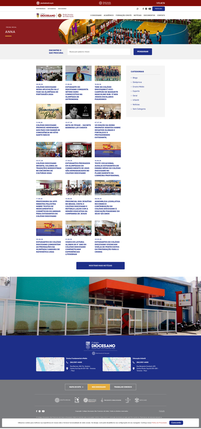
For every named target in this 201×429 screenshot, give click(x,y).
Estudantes (52, 8)
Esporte (136, 91)
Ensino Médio (138, 87)
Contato (161, 15)
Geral (135, 95)
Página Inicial (11, 27)
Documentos (149, 15)
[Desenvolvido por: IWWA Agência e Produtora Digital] (162, 411)
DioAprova (137, 82)
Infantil (136, 100)
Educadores (62, 8)
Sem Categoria (139, 109)
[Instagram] (146, 9)
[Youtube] (150, 9)
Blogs (135, 78)
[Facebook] (143, 9)
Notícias (137, 15)
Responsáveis (40, 8)
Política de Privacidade (159, 423)
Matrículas (158, 9)
